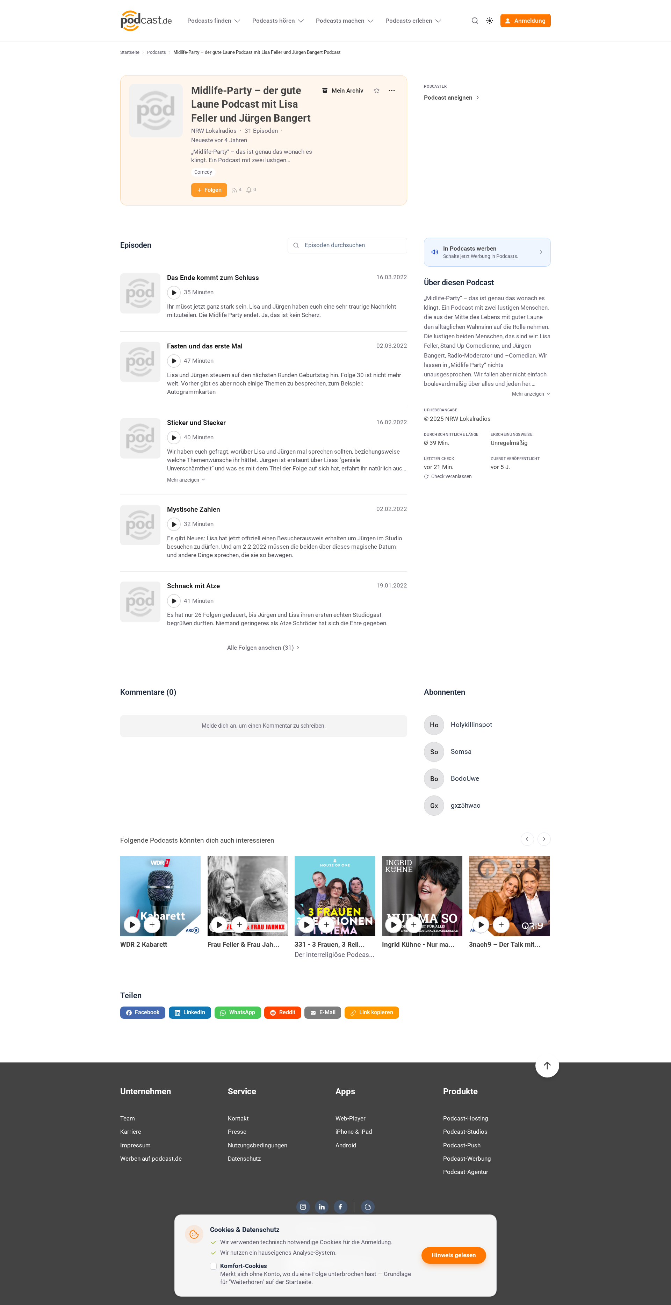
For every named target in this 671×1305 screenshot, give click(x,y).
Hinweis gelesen (454, 1255)
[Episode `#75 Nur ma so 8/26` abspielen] (393, 924)
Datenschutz (244, 1158)
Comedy (203, 172)
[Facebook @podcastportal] (340, 1206)
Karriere (130, 1131)
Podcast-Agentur (465, 1171)
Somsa (461, 752)
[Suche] (475, 21)
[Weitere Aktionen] (391, 90)
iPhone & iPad (354, 1131)
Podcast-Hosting (465, 1118)
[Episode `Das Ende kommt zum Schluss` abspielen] (173, 292)
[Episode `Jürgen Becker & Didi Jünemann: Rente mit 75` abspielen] (132, 924)
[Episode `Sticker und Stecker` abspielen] (173, 437)
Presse (237, 1131)
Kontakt (238, 1118)
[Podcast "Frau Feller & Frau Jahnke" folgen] (239, 924)
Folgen (213, 190)
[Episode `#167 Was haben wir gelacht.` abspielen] (219, 924)
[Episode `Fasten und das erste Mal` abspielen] (173, 361)
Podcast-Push (462, 1145)
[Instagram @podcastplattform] (303, 1206)
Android (346, 1145)
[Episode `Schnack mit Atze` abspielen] (173, 600)
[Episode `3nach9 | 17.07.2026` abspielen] (480, 924)
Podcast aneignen (448, 97)
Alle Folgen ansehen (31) (260, 647)
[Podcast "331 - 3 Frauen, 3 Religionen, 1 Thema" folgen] (326, 924)
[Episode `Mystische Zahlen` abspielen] (173, 524)
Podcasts (156, 52)
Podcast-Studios (465, 1131)
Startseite (129, 52)
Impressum (135, 1145)
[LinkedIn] (321, 1206)
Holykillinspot (471, 725)
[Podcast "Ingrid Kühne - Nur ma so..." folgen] (413, 924)
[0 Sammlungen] (376, 90)
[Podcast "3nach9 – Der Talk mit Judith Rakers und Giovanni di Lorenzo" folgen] (501, 924)
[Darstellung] (489, 20)
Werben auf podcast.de (151, 1158)
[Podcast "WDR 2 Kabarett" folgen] (152, 924)
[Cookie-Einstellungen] (368, 1206)
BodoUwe (465, 778)
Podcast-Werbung (467, 1158)
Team (127, 1118)
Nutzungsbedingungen (257, 1145)
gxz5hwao (466, 805)
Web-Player (351, 1118)
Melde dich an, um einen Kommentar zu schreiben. (264, 725)
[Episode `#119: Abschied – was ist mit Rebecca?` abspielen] (306, 924)
